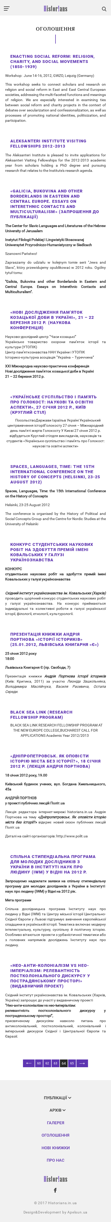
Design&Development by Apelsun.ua (55, 1212)
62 (47, 1063)
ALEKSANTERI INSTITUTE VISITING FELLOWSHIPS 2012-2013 (48, 144)
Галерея (55, 1122)
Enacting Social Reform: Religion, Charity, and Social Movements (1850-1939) (52, 61)
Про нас (55, 1160)
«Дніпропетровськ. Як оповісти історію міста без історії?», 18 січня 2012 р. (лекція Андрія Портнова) (55, 761)
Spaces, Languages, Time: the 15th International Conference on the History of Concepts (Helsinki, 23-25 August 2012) (55, 474)
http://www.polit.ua (72, 836)
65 (72, 1063)
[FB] (55, 1190)
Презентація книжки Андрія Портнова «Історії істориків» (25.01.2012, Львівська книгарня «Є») (54, 639)
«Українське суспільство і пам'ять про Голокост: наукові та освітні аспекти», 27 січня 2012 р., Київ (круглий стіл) (53, 404)
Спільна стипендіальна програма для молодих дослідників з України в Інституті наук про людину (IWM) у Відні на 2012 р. (53, 864)
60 (39, 1063)
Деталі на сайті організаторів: (30, 836)
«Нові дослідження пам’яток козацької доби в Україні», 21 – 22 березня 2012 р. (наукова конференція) (52, 320)
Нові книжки (56, 1147)
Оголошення (55, 1135)
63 (55, 1063)
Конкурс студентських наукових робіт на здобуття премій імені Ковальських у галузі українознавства (51, 552)
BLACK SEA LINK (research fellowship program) (41, 715)
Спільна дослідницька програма (37, 909)
